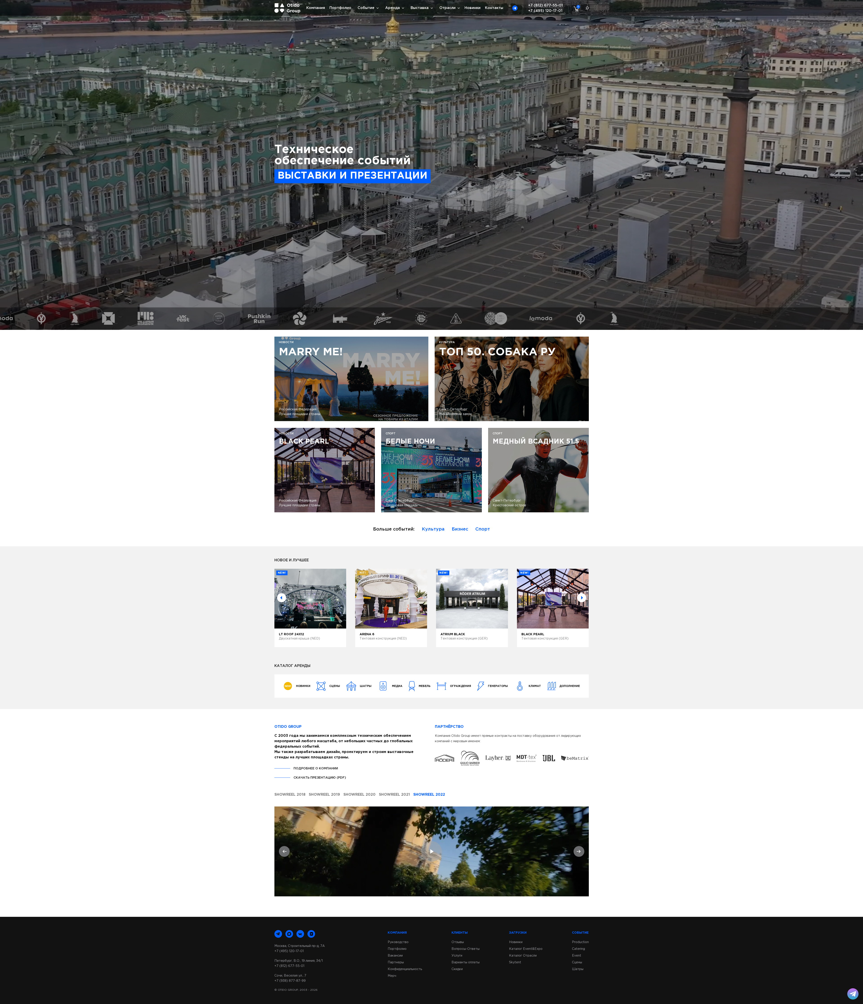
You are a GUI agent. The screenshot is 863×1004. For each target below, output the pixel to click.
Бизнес (460, 529)
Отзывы (458, 942)
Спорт (482, 529)
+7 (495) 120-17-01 (545, 11)
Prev (281, 597)
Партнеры (396, 962)
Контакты (494, 8)
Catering (578, 949)
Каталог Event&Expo (526, 949)
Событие (366, 8)
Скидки (457, 969)
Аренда (392, 8)
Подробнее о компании (316, 768)
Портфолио (340, 8)
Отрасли (447, 8)
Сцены (577, 962)
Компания (315, 8)
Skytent (515, 962)
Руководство (398, 942)
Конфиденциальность (405, 969)
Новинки (472, 8)
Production (580, 942)
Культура (433, 529)
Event (576, 955)
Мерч (392, 976)
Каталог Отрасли (523, 955)
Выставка (420, 8)
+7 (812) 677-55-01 (545, 5)
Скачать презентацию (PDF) (320, 777)
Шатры (577, 969)
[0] (575, 8)
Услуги (457, 955)
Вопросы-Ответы (466, 949)
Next (581, 597)
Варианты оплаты (466, 962)
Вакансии (395, 955)
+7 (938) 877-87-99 (290, 981)
